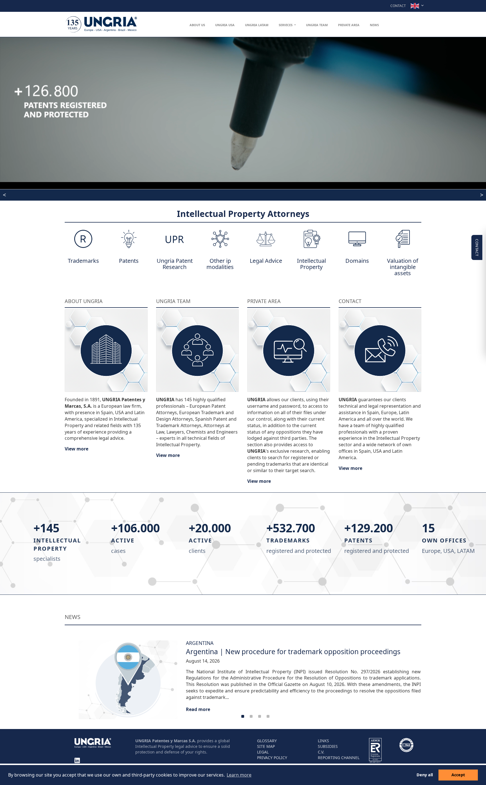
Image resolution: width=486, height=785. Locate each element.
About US (197, 25)
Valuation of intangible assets (402, 267)
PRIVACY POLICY (272, 757)
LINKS (323, 740)
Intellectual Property (311, 264)
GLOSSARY (267, 740)
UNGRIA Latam (256, 25)
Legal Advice (266, 260)
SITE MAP (266, 746)
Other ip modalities (220, 264)
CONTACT (477, 247)
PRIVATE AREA (348, 25)
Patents (129, 260)
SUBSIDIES (328, 746)
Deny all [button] (425, 774)
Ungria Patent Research (175, 264)
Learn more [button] (239, 775)
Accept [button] (458, 774)
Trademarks (83, 260)
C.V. (321, 751)
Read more (174, 709)
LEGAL (263, 751)
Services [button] (286, 25)
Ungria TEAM (317, 25)
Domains (357, 260)
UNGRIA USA (225, 25)
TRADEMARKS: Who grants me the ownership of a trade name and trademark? (148, 195)
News (374, 25)
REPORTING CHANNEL (338, 757)
